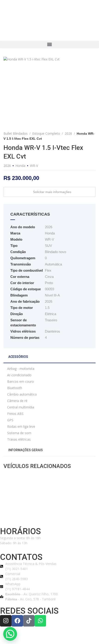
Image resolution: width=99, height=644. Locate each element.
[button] (49, 44)
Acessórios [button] (18, 357)
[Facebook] (17, 621)
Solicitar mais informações (52, 192)
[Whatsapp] (40, 621)
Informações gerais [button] (25, 450)
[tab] (49, 358)
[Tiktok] (29, 621)
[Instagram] (6, 621)
